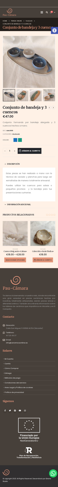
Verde (20, 140)
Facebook (5, 411)
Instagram (25, 411)
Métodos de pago (13, 378)
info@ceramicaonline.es (17, 342)
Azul (15, 140)
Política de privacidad (14, 392)
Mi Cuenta (9, 359)
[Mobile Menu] (42, 12)
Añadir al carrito (31, 151)
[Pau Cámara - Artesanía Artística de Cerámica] (9, 12)
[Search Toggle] (46, 12)
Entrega (8, 373)
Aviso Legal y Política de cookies (19, 387)
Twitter (10, 411)
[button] (54, 30)
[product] (15, 233)
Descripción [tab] (13, 164)
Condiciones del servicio (15, 382)
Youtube (20, 411)
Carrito (8, 363)
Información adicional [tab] (19, 204)
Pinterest (15, 411)
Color (5, 140)
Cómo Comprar (12, 368)
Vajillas (16, 134)
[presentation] (6, 62)
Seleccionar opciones (15, 260)
